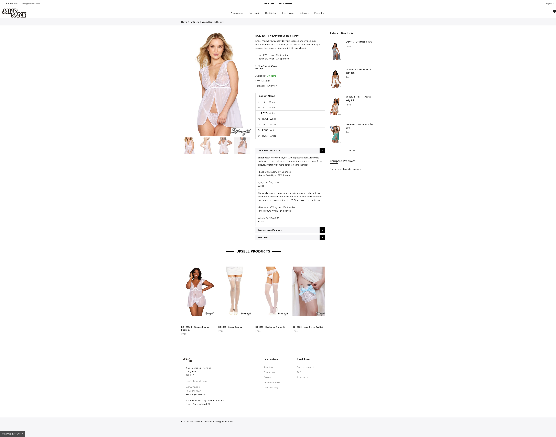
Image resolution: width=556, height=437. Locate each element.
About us (268, 367)
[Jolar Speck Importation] (46, 13)
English (549, 3)
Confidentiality (271, 387)
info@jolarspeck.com (31, 3)
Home (184, 22)
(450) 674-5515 (193, 387)
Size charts (302, 377)
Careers (267, 377)
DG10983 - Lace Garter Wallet (307, 327)
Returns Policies (272, 382)
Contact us (269, 372)
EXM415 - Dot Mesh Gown (359, 42)
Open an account (305, 367)
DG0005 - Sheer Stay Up (230, 327)
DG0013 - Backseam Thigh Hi (270, 327)
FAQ (299, 372)
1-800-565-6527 (11, 3)
